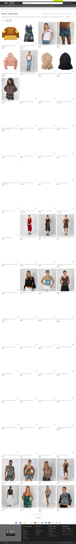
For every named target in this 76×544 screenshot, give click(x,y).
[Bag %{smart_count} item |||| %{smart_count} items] (70, 3)
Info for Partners (51, 534)
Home (2, 11)
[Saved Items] (67, 3)
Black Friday (50, 532)
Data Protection (25, 537)
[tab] (6, 6)
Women (6, 11)
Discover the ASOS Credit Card (53, 535)
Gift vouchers (51, 529)
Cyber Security (38, 534)
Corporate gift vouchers (52, 531)
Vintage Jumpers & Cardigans (66, 13)
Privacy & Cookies (62, 542)
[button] (63, 531)
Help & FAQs (66, 0)
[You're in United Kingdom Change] (70, 1)
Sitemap (24, 535)
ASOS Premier (25, 532)
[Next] (73, 14)
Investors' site (38, 532)
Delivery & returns (25, 531)
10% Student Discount (26, 534)
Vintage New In (46, 13)
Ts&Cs (66, 542)
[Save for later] (18, 43)
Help (23, 528)
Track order (24, 529)
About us (37, 528)
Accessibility (70, 542)
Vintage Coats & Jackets (54, 13)
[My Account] (65, 3)
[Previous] (42, 14)
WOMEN (11, 3)
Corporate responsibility (39, 531)
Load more (38, 517)
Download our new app (58, 0)
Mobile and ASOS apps (52, 528)
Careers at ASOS (38, 529)
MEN (18, 3)
